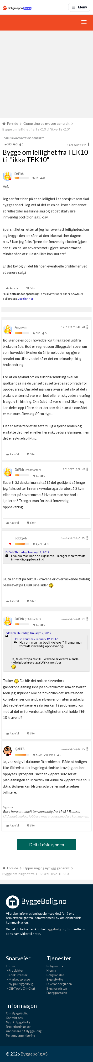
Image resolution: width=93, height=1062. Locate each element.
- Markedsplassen (18, 979)
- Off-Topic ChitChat (20, 988)
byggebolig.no (55, 929)
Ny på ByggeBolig (18, 1022)
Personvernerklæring (20, 1035)
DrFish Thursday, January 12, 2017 (27, 552)
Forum (10, 966)
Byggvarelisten (56, 988)
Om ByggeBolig (16, 1013)
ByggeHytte (54, 979)
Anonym (20, 327)
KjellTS (20, 749)
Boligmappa (54, 966)
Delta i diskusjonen (46, 844)
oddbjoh (21, 538)
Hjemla (51, 970)
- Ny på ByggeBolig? (20, 984)
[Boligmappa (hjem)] (17, 7)
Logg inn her (25, 298)
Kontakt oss (14, 1018)
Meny (82, 7)
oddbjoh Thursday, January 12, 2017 (28, 633)
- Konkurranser (16, 975)
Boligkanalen (55, 975)
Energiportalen (56, 993)
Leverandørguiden (59, 984)
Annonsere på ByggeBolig (23, 1031)
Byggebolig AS (34, 1053)
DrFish (19, 174)
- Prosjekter (14, 970)
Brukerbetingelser (18, 1027)
